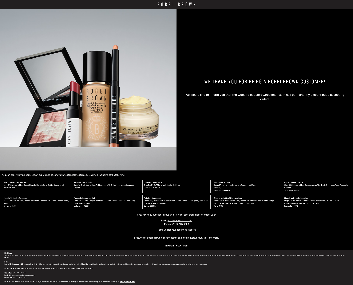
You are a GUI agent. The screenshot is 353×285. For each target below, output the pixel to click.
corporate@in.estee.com (180, 220)
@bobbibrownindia (156, 237)
